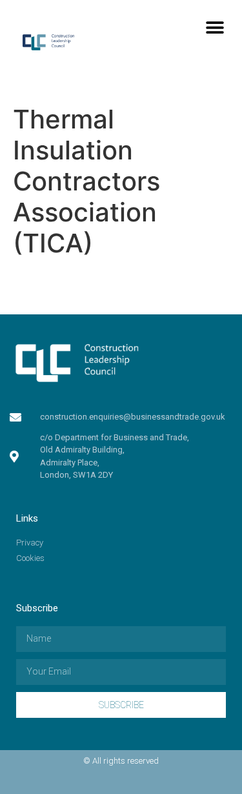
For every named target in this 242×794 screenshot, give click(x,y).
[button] (214, 27)
